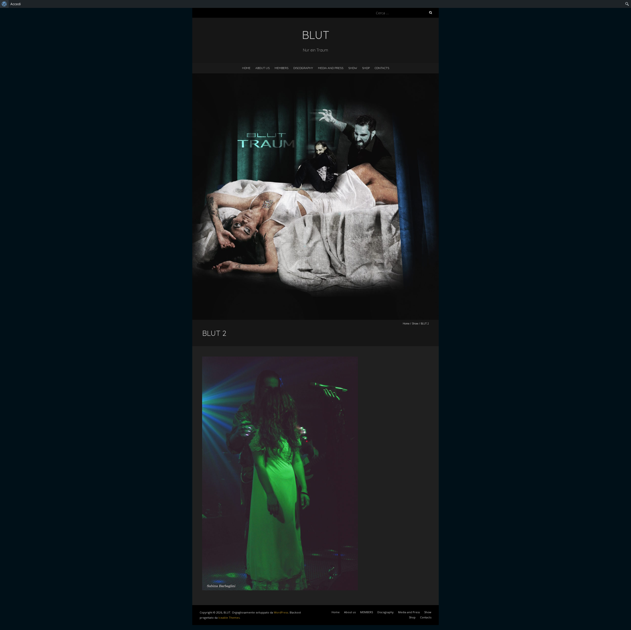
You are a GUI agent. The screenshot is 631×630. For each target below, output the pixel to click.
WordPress (281, 612)
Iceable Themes (229, 617)
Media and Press (330, 68)
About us (262, 68)
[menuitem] (4, 4)
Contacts (382, 68)
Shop (366, 68)
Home (246, 68)
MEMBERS (281, 68)
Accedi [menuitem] (15, 4)
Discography (303, 68)
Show (352, 68)
